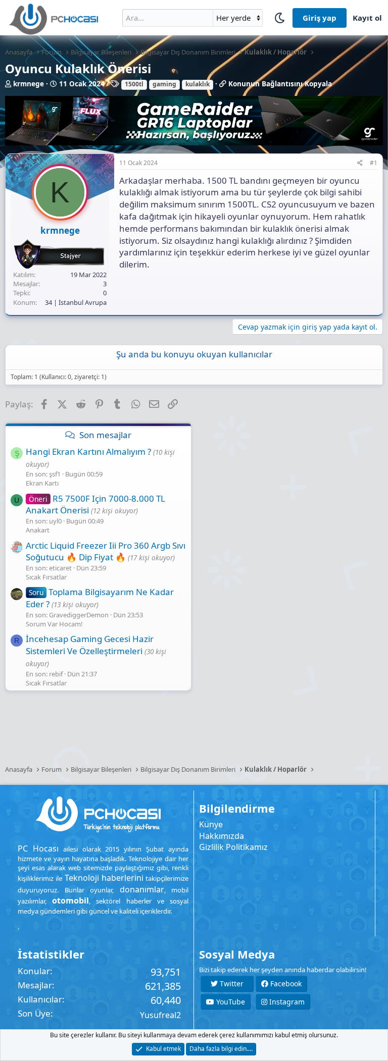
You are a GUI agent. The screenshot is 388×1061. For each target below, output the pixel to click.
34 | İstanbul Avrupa (76, 302)
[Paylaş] (360, 163)
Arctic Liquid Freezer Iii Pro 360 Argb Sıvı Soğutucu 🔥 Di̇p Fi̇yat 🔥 (105, 551)
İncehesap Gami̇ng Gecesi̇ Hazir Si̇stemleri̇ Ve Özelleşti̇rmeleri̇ (90, 645)
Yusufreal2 (160, 1015)
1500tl (134, 84)
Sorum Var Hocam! (54, 623)
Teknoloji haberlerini (104, 877)
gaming (164, 84)
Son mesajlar (105, 435)
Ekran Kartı (42, 483)
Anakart (38, 530)
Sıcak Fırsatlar (46, 576)
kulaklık (197, 84)
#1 (373, 162)
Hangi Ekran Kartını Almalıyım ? (88, 451)
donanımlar (142, 889)
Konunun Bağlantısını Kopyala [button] (280, 83)
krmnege (28, 83)
